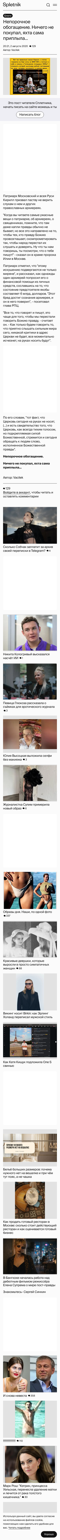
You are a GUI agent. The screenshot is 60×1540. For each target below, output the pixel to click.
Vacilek (18, 478)
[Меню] (55, 5)
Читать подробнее (19, 1527)
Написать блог (30, 115)
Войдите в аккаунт (16, 493)
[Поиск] (48, 5)
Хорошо (49, 1534)
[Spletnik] (12, 5)
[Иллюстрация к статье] (30, 76)
